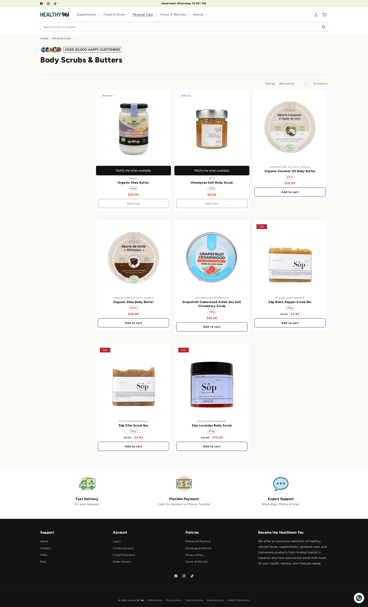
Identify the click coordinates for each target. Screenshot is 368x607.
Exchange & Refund (198, 548)
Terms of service (194, 600)
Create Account (123, 548)
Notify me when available (133, 170)
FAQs (43, 555)
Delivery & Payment (198, 541)
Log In (117, 541)
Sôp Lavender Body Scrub (212, 425)
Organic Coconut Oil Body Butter (290, 171)
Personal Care (61, 38)
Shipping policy (215, 600)
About (44, 541)
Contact (45, 548)
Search (324, 26)
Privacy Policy (194, 555)
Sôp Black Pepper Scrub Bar (290, 302)
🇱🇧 (142, 600)
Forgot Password (124, 555)
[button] (87, 14)
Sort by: (270, 83)
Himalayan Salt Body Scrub (212, 182)
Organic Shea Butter (133, 182)
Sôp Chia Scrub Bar (133, 425)
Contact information (238, 600)
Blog (43, 561)
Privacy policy (174, 600)
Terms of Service (197, 561)
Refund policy (155, 600)
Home (44, 38)
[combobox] (179, 26)
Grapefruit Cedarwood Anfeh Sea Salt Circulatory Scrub (211, 304)
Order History (122, 561)
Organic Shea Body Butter (133, 302)
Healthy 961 (134, 600)
